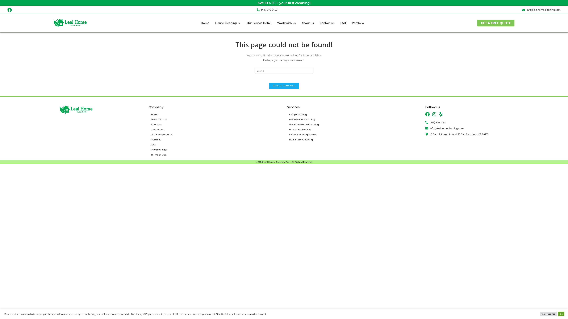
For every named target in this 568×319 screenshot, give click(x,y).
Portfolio (358, 23)
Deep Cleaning (298, 114)
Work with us (286, 23)
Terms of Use (158, 154)
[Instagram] (434, 114)
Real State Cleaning (301, 139)
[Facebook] (9, 10)
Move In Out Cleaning (302, 119)
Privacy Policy (159, 149)
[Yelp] (441, 114)
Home (205, 23)
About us (307, 23)
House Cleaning (226, 23)
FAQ (343, 23)
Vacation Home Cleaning (304, 124)
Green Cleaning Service (303, 134)
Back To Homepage (284, 85)
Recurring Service (300, 129)
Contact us (327, 23)
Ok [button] (561, 314)
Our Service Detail (259, 23)
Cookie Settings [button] (548, 314)
